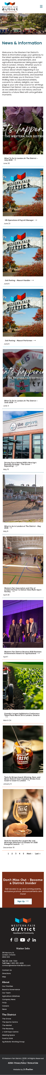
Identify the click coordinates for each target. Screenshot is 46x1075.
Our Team (6, 993)
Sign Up (21, 901)
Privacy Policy (20, 1063)
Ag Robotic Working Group (13, 1042)
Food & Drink (7, 1039)
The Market (7, 1025)
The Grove (6, 1019)
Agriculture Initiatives (11, 996)
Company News (8, 1000)
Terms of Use (32, 1063)
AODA (10, 1063)
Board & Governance (11, 990)
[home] (9, 12)
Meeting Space (8, 1035)
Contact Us (7, 970)
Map (4, 977)
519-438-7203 (11, 961)
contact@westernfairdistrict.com (16, 965)
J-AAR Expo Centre (10, 1032)
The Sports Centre (10, 1022)
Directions (6, 974)
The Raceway (7, 1029)
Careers (5, 1006)
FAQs (4, 1003)
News (4, 1009)
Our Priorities (7, 986)
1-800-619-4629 (17, 963)
